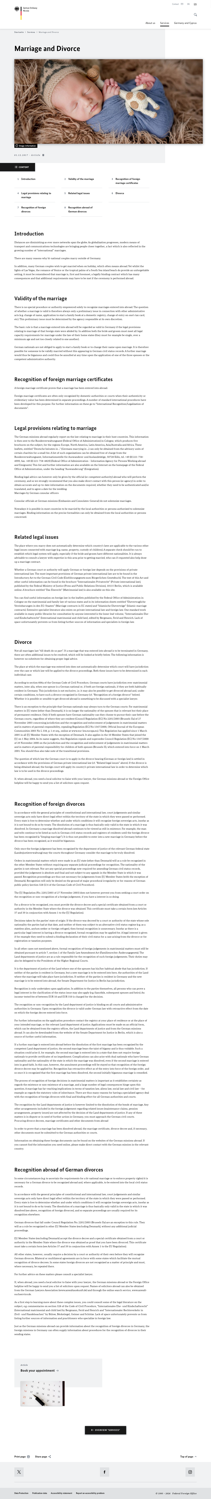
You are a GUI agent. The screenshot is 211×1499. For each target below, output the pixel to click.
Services (164, 23)
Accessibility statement (61, 1493)
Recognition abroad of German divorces (80, 209)
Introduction (28, 178)
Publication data (39, 1493)
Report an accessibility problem (90, 1493)
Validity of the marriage (81, 178)
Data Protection (21, 1493)
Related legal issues (79, 193)
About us (150, 22)
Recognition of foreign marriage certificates (128, 181)
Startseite (19, 32)
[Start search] (194, 13)
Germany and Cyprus (185, 22)
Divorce (120, 193)
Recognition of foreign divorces (33, 209)
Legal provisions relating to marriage (36, 195)
